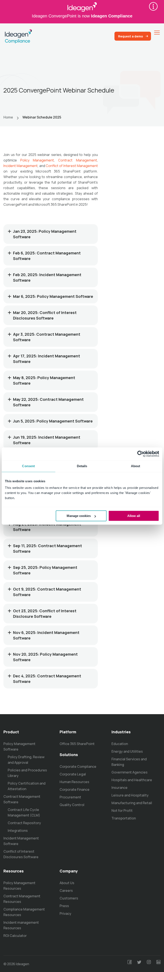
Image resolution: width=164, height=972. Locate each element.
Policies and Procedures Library (27, 773)
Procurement (70, 797)
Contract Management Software (21, 799)
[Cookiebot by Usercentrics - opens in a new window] (140, 454)
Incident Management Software (21, 841)
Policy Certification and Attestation (26, 786)
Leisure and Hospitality (130, 795)
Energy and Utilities (127, 751)
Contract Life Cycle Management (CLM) (24, 812)
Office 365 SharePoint (77, 743)
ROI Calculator (15, 935)
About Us (67, 883)
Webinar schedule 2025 (41, 117)
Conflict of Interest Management (72, 165)
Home (8, 117)
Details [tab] (82, 466)
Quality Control (72, 804)
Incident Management (20, 165)
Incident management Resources (21, 925)
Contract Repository (24, 823)
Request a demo (130, 36)
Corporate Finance (74, 789)
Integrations (18, 830)
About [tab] (135, 466)
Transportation (123, 818)
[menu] (157, 32)
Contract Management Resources (21, 899)
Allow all (133, 516)
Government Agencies (129, 772)
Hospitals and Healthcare (131, 780)
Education (119, 743)
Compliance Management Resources (24, 912)
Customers (69, 898)
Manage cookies (79, 516)
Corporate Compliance (78, 766)
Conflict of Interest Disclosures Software (20, 854)
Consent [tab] (28, 466)
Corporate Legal (73, 774)
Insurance (119, 787)
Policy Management (37, 160)
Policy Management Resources (19, 886)
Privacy (65, 913)
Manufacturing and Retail (131, 803)
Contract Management (77, 160)
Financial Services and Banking (129, 762)
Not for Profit (122, 810)
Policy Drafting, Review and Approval (26, 760)
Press (64, 905)
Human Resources (74, 781)
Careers (66, 890)
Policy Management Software (19, 746)
